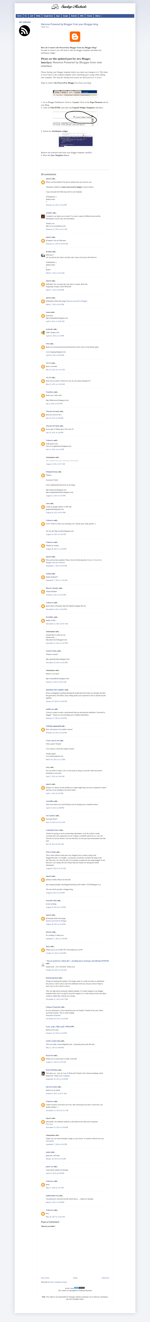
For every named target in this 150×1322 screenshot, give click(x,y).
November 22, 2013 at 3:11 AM (57, 1110)
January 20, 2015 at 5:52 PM (56, 1159)
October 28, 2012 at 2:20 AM (56, 970)
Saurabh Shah (51, 900)
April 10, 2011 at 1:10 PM (55, 336)
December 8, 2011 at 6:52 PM (56, 609)
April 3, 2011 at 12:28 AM (55, 321)
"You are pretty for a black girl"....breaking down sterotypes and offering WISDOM (77, 961)
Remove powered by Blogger (77, 301)
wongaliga (66, 1076)
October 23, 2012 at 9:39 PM (56, 953)
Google (65, 16)
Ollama (97, 16)
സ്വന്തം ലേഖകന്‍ (53, 726)
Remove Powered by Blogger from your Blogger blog (69, 24)
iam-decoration (51, 1087)
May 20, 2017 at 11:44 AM (55, 1217)
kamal (48, 312)
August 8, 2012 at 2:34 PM (55, 893)
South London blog (53, 1041)
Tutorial (89, 16)
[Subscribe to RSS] (24, 35)
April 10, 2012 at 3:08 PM (55, 808)
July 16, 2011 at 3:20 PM (54, 418)
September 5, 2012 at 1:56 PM (56, 939)
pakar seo (49, 1167)
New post (49, 1124)
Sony (48, 767)
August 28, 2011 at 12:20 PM (56, 549)
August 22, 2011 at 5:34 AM (56, 534)
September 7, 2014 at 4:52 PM (56, 1144)
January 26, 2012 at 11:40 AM (56, 701)
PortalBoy (49, 617)
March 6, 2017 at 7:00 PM (55, 1202)
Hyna (48, 946)
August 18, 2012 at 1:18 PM (56, 907)
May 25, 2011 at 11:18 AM (55, 384)
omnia (48, 1152)
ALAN (48, 363)
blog (47, 27)
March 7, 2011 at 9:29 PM (55, 290)
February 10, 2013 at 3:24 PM (56, 1033)
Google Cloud (48, 16)
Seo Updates (50, 816)
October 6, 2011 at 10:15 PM (56, 595)
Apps (58, 16)
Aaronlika (49, 801)
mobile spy (50, 709)
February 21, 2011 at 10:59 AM (57, 244)
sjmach (48, 179)
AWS (81, 16)
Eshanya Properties (53, 1007)
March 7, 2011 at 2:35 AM (55, 273)
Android (74, 16)
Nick (47, 344)
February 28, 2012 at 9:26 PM (56, 733)
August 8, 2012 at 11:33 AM (56, 868)
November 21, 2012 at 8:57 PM (57, 999)
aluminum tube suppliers (55, 690)
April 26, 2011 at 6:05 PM (55, 355)
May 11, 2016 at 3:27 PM (55, 1188)
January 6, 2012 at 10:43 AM (56, 682)
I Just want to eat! (52, 740)
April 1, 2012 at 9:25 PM (54, 793)
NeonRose (49, 392)
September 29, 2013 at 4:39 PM (57, 1079)
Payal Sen (49, 1055)
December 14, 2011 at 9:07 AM (57, 624)
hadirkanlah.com (52, 1196)
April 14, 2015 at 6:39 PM (55, 1173)
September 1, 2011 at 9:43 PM (56, 566)
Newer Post (45, 1278)
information (50, 1141)
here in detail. (96, 77)
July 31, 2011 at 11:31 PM (55, 449)
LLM (31, 16)
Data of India (51, 852)
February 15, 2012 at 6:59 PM (56, 718)
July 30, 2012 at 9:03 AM (55, 844)
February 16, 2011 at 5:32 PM (56, 205)
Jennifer (49, 213)
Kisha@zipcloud (52, 978)
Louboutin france (52, 830)
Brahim (49, 252)
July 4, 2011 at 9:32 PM (54, 404)
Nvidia (38, 16)
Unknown (49, 440)
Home (19, 16)
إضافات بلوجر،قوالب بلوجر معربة (58, 1026)
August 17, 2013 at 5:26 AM (56, 1062)
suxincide (49, 329)
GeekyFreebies (51, 651)
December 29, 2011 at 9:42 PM (57, 662)
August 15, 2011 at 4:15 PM (55, 496)
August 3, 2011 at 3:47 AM (55, 464)
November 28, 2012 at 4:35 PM (57, 1019)
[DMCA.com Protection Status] (79, 1288)
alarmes (49, 932)
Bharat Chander (52, 588)
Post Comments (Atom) (58, 1282)
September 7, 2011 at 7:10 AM (56, 580)
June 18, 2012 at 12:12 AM (55, 822)
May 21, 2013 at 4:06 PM (55, 1048)
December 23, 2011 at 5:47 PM (57, 643)
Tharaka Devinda (53, 411)
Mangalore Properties (53, 1015)
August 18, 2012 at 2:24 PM (56, 924)
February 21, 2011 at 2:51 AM (56, 229)
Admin (48, 574)
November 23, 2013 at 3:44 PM (57, 1127)
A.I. (26, 16)
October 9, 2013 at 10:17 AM (56, 1093)
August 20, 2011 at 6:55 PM (55, 512)
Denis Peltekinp (52, 1070)
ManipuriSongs (51, 472)
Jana (48, 503)
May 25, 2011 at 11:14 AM (55, 370)
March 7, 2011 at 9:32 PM (55, 304)
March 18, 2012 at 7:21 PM (55, 759)
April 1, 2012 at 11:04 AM (55, 776)
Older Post (105, 1278)
